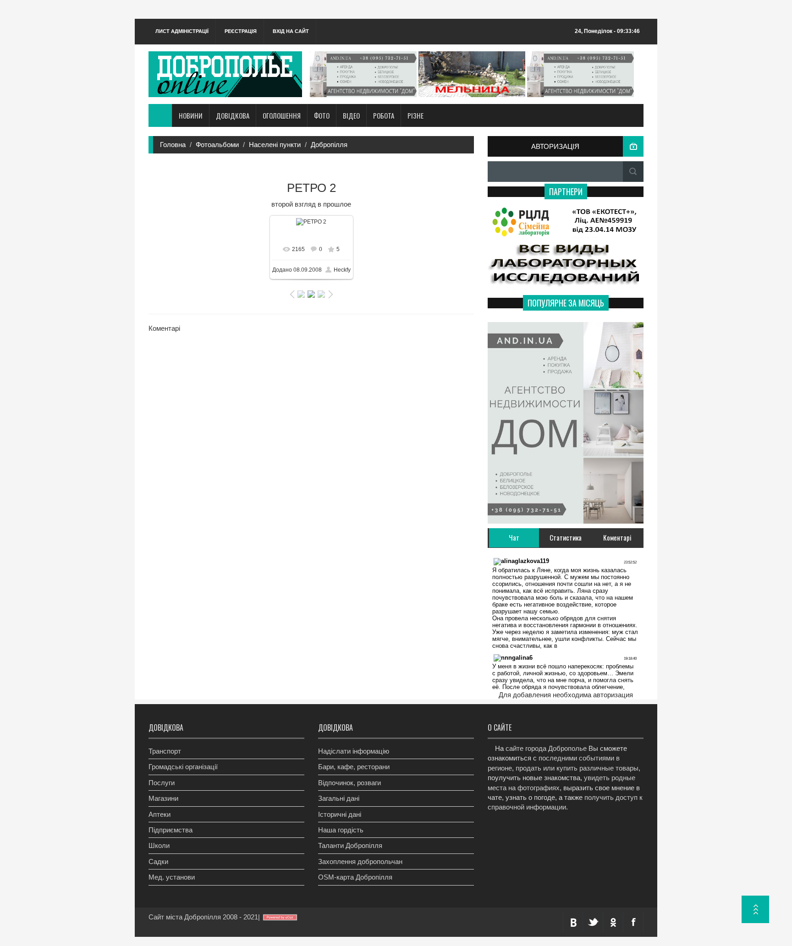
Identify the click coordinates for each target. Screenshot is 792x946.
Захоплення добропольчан (360, 861)
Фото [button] (322, 115)
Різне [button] (415, 115)
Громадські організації (183, 767)
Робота (383, 115)
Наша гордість (340, 830)
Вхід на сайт (291, 31)
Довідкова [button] (232, 115)
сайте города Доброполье (546, 748)
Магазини (163, 798)
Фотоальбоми (217, 144)
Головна (173, 144)
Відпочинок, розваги (349, 783)
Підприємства (170, 830)
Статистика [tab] (566, 537)
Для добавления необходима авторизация (566, 695)
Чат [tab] (514, 537)
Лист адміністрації (182, 31)
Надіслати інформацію (353, 751)
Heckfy (342, 270)
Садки (158, 861)
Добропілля (329, 144)
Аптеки (159, 814)
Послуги (161, 783)
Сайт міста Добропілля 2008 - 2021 (203, 917)
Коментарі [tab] (617, 537)
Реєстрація (241, 31)
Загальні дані (338, 798)
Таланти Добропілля (350, 845)
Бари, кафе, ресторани (354, 767)
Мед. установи (171, 877)
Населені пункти (275, 144)
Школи (159, 845)
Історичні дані (339, 814)
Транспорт (164, 751)
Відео (351, 115)
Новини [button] (191, 115)
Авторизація (555, 146)
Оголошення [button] (282, 115)
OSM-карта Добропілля (355, 877)
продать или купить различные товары (577, 768)
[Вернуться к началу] (755, 909)
